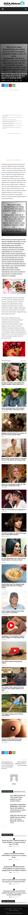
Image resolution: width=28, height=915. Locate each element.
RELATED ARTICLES (7, 791)
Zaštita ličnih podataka (14, 910)
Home (2, 12)
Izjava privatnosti (8, 908)
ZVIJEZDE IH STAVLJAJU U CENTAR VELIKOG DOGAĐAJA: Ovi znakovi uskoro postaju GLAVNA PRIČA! (14, 893)
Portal (10, 846)
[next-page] (5, 826)
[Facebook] (3, 85)
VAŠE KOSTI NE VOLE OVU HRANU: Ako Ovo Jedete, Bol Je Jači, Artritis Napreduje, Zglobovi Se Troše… (18, 819)
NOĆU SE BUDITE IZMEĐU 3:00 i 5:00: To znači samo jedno (20, 763)
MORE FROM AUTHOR (19, 791)
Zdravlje (6, 12)
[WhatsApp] (13, 85)
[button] (2, 9)
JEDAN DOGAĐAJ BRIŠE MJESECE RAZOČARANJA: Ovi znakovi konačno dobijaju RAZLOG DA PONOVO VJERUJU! (14, 868)
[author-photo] (14, 781)
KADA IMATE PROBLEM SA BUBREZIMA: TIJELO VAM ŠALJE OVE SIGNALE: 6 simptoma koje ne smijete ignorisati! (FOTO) (18, 808)
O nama (20, 908)
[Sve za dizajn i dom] (14, 3)
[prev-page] (3, 826)
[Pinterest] (10, 85)
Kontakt (15, 908)
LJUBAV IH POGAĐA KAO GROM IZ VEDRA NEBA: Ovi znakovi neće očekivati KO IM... (14, 855)
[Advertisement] (14, 29)
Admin (3, 80)
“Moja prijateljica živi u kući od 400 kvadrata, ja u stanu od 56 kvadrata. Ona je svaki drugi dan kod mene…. (8, 765)
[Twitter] (6, 85)
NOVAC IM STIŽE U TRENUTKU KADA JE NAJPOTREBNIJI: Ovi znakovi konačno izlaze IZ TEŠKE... (14, 842)
